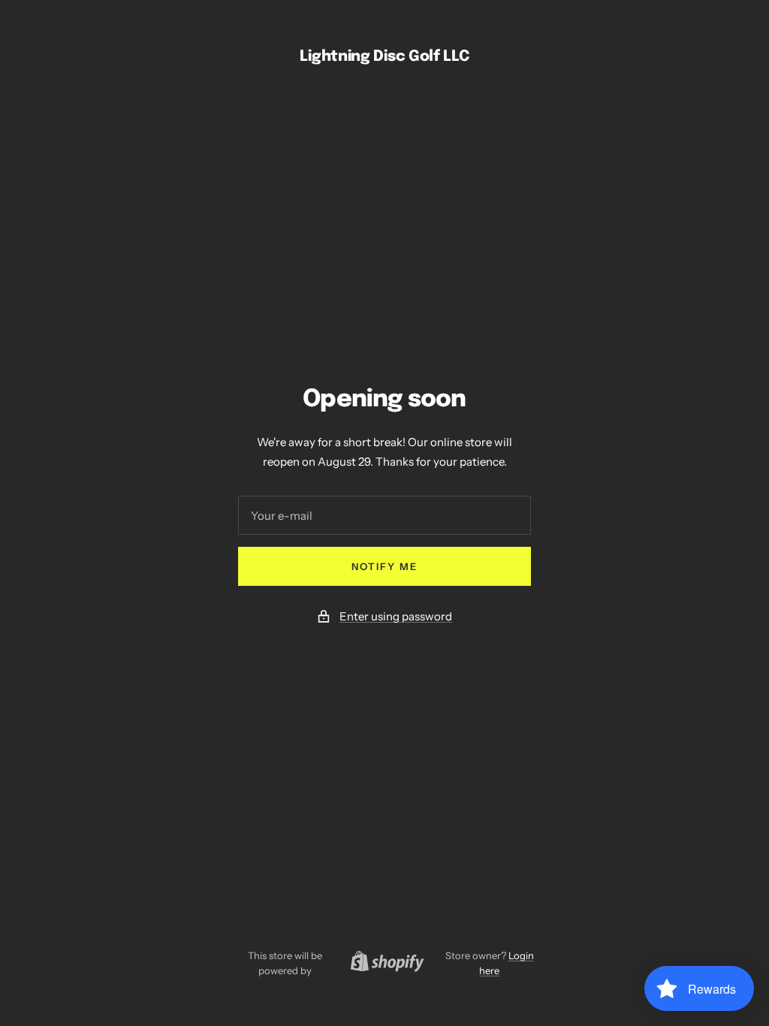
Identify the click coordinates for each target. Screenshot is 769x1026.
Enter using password (395, 616)
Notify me (384, 566)
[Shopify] (383, 963)
